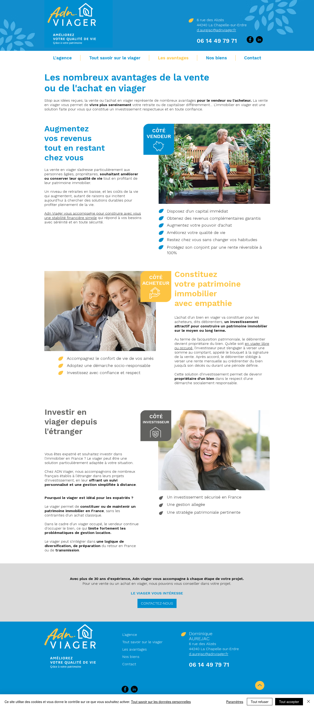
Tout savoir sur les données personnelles (161, 701)
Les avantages (134, 649)
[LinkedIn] (259, 39)
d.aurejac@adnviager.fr (216, 30)
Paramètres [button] (234, 701)
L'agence (129, 634)
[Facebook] (250, 39)
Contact (129, 664)
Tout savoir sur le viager (142, 642)
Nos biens (130, 656)
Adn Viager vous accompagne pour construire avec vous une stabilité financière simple (92, 215)
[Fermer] (308, 701)
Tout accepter (289, 701)
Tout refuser (259, 701)
